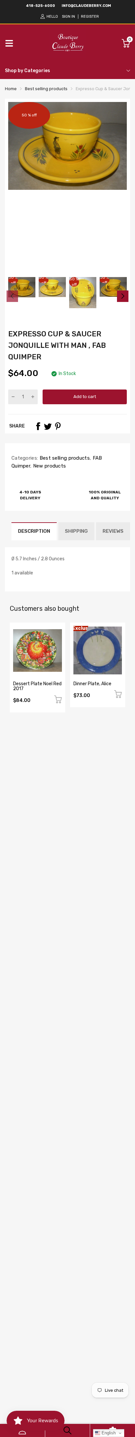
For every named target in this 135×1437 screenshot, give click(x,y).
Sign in (68, 16)
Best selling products (64, 458)
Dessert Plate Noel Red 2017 (37, 686)
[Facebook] (38, 426)
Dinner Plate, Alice (92, 684)
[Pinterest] (58, 426)
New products (48, 466)
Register (90, 16)
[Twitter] (48, 426)
